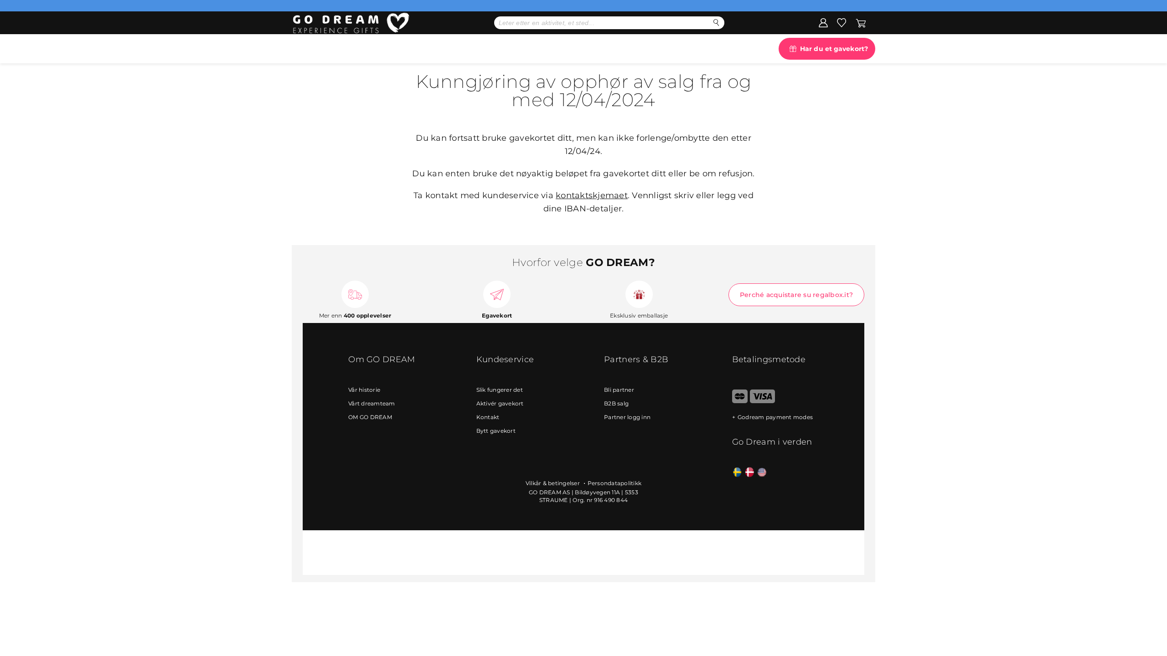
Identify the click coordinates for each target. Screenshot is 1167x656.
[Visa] (762, 401)
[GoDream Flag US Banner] (762, 472)
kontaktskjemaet (592, 195)
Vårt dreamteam (371, 403)
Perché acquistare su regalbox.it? (796, 295)
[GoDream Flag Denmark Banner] (749, 472)
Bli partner (619, 389)
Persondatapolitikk (615, 483)
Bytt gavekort (496, 430)
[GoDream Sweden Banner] (737, 472)
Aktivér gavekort (500, 403)
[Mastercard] (740, 401)
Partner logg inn (627, 417)
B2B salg (616, 403)
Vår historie (364, 389)
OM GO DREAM (370, 417)
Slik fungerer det (499, 389)
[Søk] (716, 22)
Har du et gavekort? (834, 49)
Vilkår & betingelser (553, 483)
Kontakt (488, 417)
